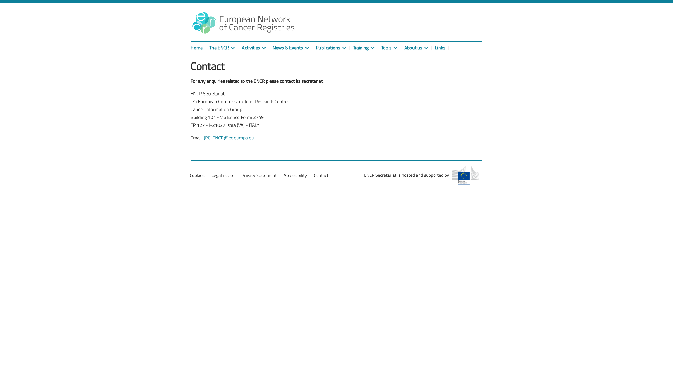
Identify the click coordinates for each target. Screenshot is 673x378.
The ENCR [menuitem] (219, 47)
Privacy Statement (259, 175)
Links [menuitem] (440, 47)
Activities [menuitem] (251, 47)
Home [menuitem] (197, 47)
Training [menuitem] (361, 47)
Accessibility (295, 175)
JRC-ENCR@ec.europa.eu (229, 137)
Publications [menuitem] (328, 47)
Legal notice (223, 175)
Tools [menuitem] (386, 47)
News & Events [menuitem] (288, 47)
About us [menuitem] (413, 47)
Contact (321, 175)
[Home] (243, 22)
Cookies (197, 175)
